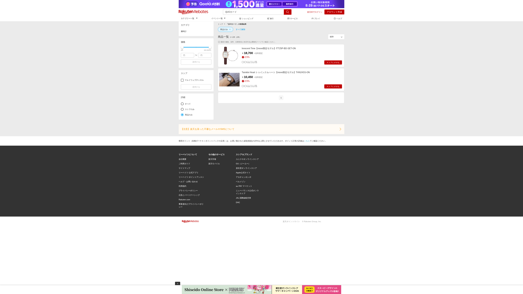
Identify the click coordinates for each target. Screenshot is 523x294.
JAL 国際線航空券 (243, 198)
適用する (196, 62)
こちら (307, 141)
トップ (220, 24)
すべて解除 (240, 29)
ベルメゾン (240, 181)
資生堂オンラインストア (246, 168)
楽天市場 (212, 159)
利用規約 (182, 186)
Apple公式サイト (243, 172)
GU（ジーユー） (243, 164)
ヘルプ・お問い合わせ (188, 181)
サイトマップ (184, 168)
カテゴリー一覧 (187, 18)
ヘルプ (339, 18)
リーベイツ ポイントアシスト (191, 177)
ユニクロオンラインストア (247, 159)
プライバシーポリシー (188, 190)
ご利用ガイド (184, 164)
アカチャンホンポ (243, 177)
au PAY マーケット (244, 186)
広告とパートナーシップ (189, 195)
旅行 (272, 18)
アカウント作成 (334, 12)
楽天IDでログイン (314, 12)
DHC (238, 202)
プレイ (317, 18)
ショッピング (247, 18)
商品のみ (224, 29)
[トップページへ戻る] (193, 12)
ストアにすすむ (333, 62)
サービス (294, 18)
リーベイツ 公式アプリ (188, 172)
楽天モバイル (214, 164)
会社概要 (182, 159)
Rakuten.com (184, 199)
